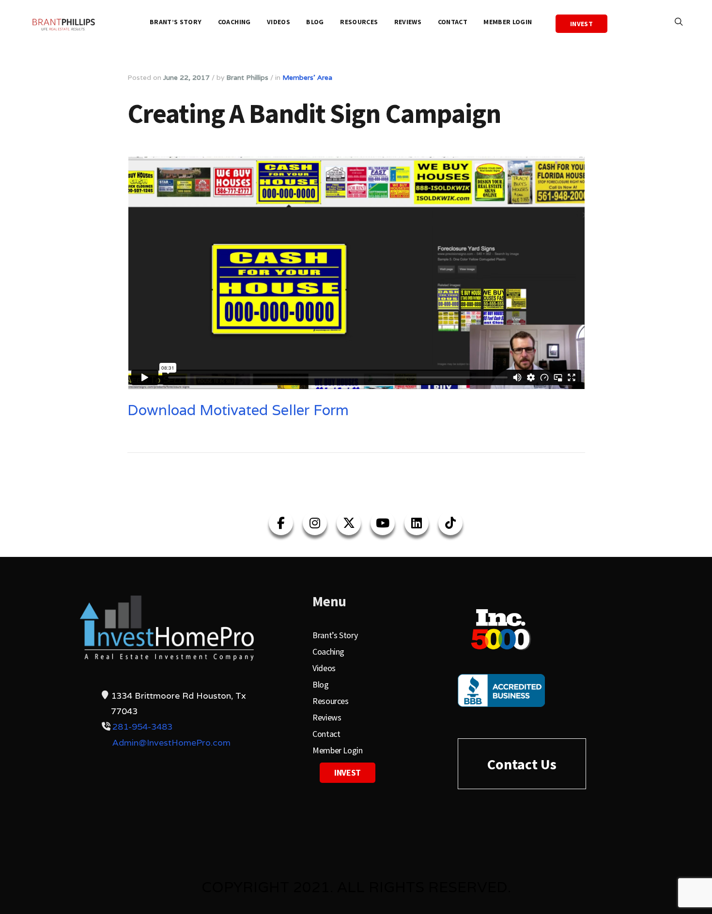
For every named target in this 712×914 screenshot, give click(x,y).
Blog (315, 21)
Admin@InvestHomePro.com (171, 742)
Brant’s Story (176, 21)
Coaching (234, 21)
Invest (581, 23)
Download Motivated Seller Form (238, 410)
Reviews (407, 21)
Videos (278, 21)
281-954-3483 (142, 726)
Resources (359, 21)
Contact (452, 21)
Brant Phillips (247, 77)
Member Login (507, 21)
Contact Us (522, 764)
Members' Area (307, 77)
